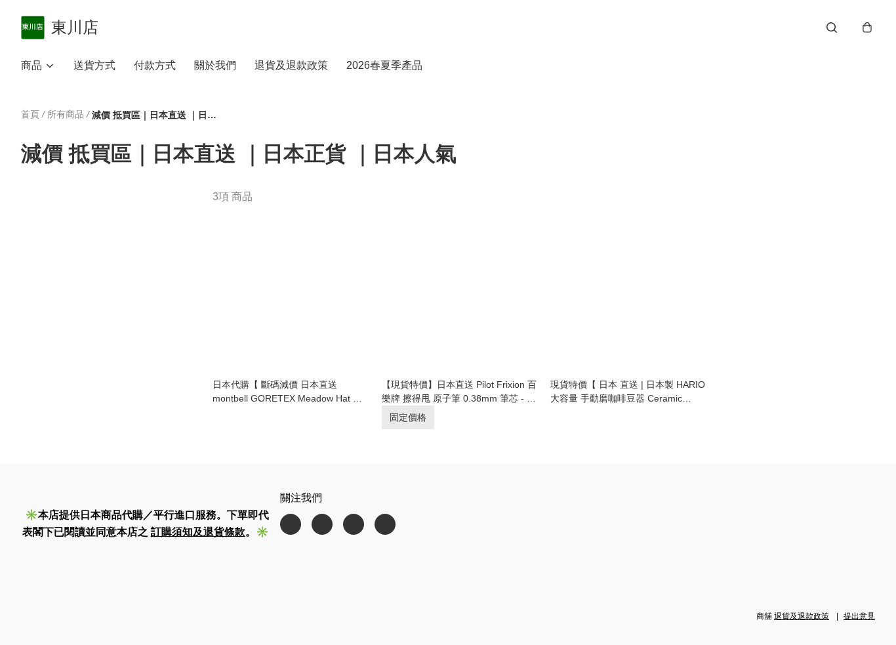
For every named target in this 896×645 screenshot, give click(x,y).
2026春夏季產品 (384, 65)
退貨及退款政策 (291, 65)
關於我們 (215, 65)
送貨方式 (94, 65)
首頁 (30, 114)
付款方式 (155, 65)
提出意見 (859, 616)
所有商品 (65, 114)
